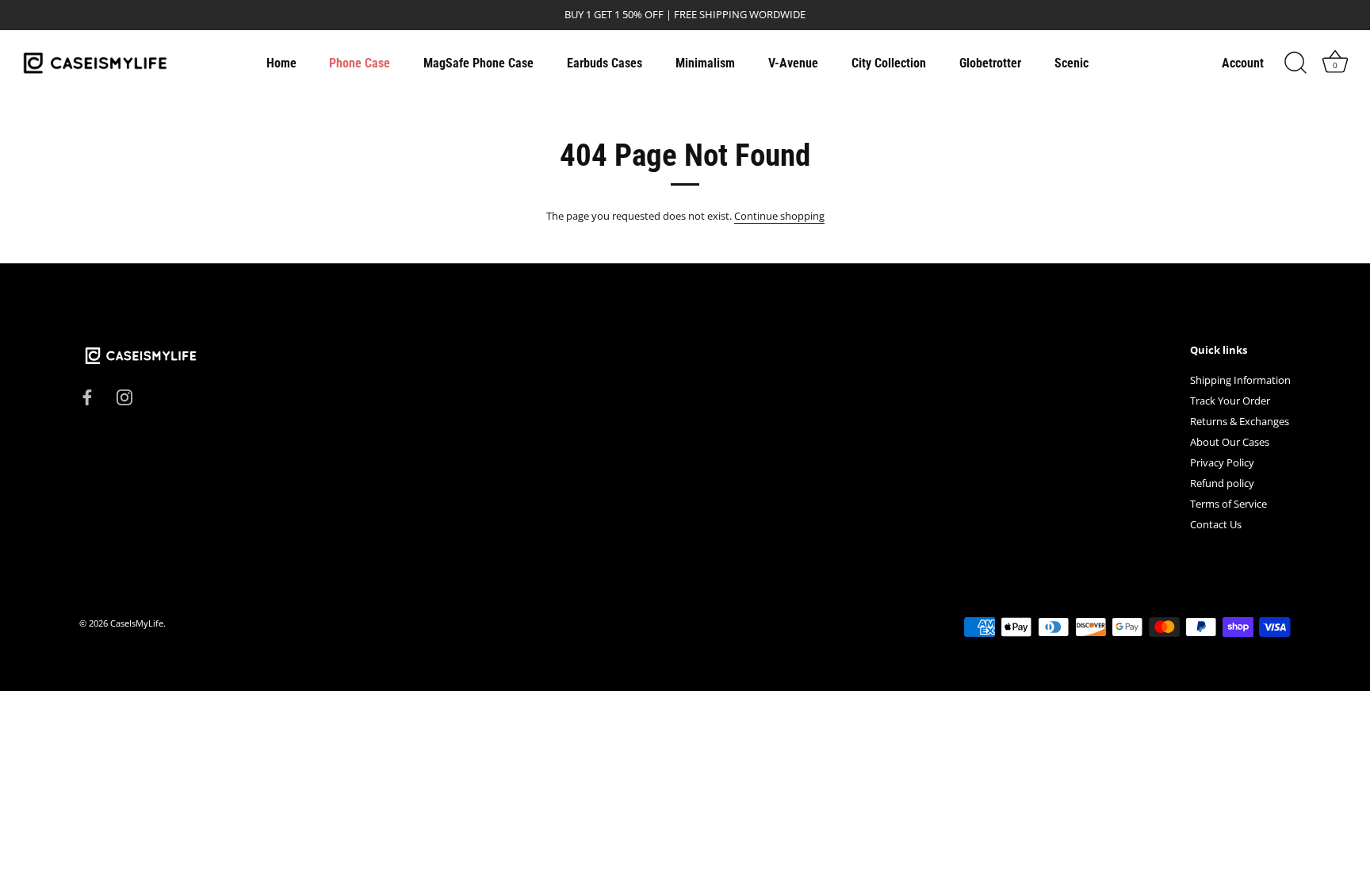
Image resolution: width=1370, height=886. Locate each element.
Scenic (1071, 63)
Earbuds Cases (604, 63)
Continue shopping (779, 216)
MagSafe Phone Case (478, 63)
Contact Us (1216, 524)
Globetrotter (990, 63)
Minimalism (705, 63)
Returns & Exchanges (1239, 421)
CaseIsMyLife (136, 623)
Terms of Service (1228, 504)
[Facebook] (87, 396)
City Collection (888, 63)
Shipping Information (1240, 380)
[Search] (1295, 63)
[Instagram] (124, 396)
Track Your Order (1230, 400)
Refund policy (1222, 483)
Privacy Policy (1222, 462)
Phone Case (359, 63)
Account (1243, 63)
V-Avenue (793, 63)
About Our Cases (1229, 442)
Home (281, 63)
